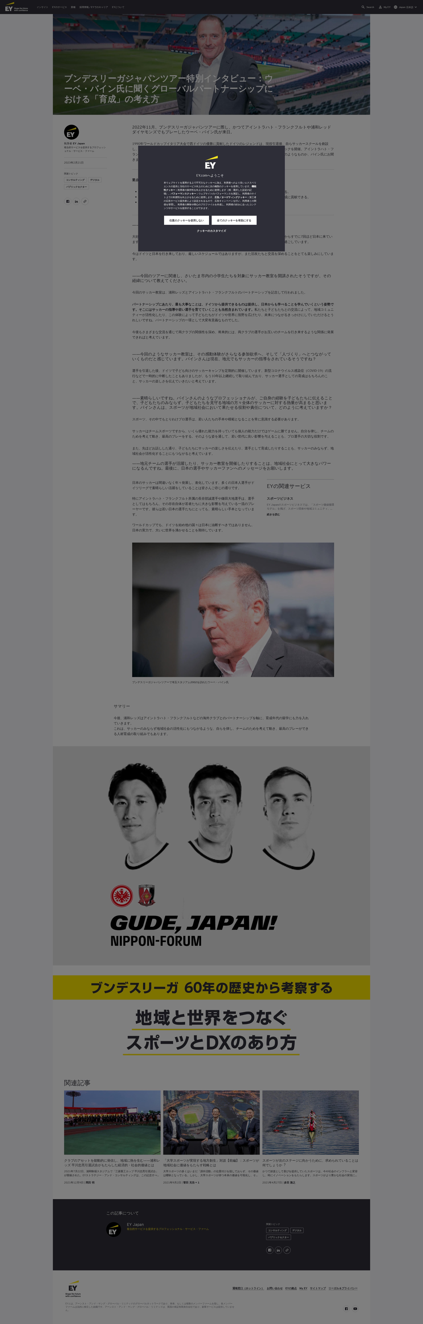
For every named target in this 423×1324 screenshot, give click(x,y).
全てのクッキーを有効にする (234, 220)
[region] (211, 198)
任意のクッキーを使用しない (186, 220)
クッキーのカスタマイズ (211, 230)
